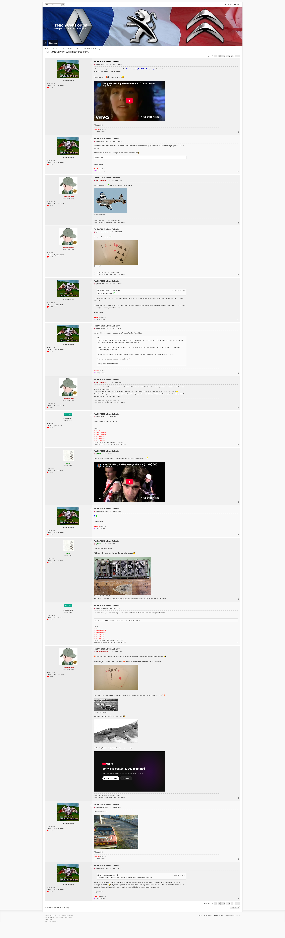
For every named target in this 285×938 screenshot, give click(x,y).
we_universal (51, 917)
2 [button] (224, 56)
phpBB (53, 915)
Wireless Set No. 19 (101, 596)
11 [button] (236, 56)
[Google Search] (63, 4)
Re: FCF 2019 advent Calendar (107, 62)
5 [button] (231, 56)
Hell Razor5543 (105, 875)
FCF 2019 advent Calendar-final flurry (67, 51)
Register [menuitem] (229, 4)
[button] (215, 56)
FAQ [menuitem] (45, 43)
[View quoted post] (119, 291)
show (101, 157)
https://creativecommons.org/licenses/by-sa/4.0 (128, 598)
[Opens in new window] (123, 576)
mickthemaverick (106, 291)
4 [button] (229, 56)
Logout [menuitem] (238, 4)
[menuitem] (53, 43)
